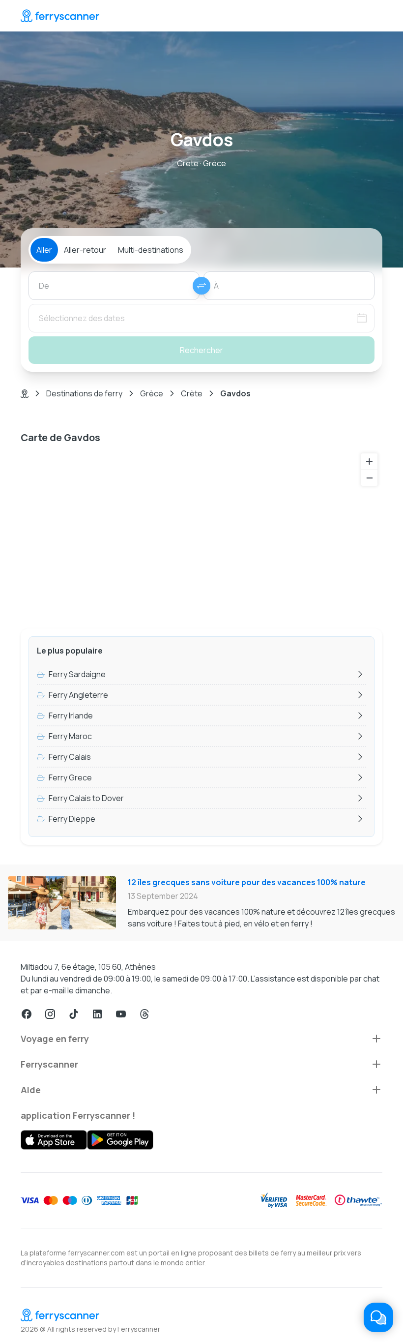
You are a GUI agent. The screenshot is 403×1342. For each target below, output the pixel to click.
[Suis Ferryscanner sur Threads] (144, 1014)
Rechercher (201, 350)
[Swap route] (201, 286)
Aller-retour (85, 249)
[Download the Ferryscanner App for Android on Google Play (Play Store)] (120, 1140)
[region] (201, 534)
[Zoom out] (369, 478)
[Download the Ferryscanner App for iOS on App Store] (54, 1140)
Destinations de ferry (84, 393)
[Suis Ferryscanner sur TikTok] (74, 1014)
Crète (191, 393)
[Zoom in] (369, 461)
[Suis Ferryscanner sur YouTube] (121, 1014)
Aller (44, 249)
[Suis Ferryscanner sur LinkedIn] (97, 1014)
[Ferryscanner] (60, 15)
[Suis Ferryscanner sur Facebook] (26, 1014)
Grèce (151, 393)
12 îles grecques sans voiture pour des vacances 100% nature (247, 882)
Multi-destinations (150, 249)
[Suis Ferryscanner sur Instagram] (50, 1014)
